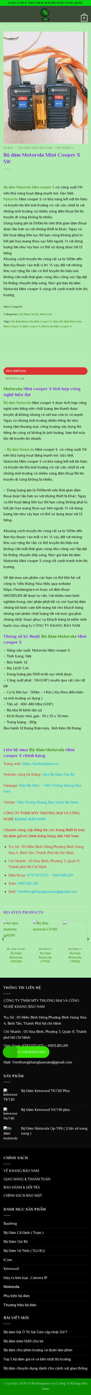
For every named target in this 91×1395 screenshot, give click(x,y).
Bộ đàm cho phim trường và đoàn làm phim (38, 1350)
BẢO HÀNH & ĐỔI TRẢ (22, 1187)
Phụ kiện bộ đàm (17, 1296)
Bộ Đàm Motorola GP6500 (16, 957)
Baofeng (10, 1224)
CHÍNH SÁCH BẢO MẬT (23, 1195)
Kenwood (11, 1269)
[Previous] (3, 948)
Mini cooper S (42, 187)
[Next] (87, 948)
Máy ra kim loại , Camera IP (25, 1278)
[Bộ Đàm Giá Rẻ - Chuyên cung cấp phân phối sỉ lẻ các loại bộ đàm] (45, 14)
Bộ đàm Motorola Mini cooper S (31, 321)
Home (8, 148)
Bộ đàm (10, 187)
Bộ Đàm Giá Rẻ (29, 314)
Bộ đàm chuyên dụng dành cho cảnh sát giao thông (46, 1368)
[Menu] (6, 14)
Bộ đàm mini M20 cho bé (23, 1341)
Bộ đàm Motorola (17, 403)
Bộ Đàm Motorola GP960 (75, 957)
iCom (8, 1260)
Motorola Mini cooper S (57, 326)
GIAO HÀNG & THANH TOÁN (27, 1179)
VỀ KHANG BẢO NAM (21, 1171)
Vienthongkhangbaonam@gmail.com (47, 892)
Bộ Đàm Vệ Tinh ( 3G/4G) (24, 1251)
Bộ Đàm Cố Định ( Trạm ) (23, 1233)
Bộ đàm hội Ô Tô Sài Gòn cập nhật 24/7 (35, 1332)
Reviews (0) (15, 378)
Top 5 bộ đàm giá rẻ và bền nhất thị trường (37, 1359)
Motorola (65, 148)
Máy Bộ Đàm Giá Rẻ (58, 774)
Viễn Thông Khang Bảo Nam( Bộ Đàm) (47, 802)
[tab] (46, 371)
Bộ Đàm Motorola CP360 (45, 957)
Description (16, 371)
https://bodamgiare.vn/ (40, 764)
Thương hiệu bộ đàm (35, 148)
